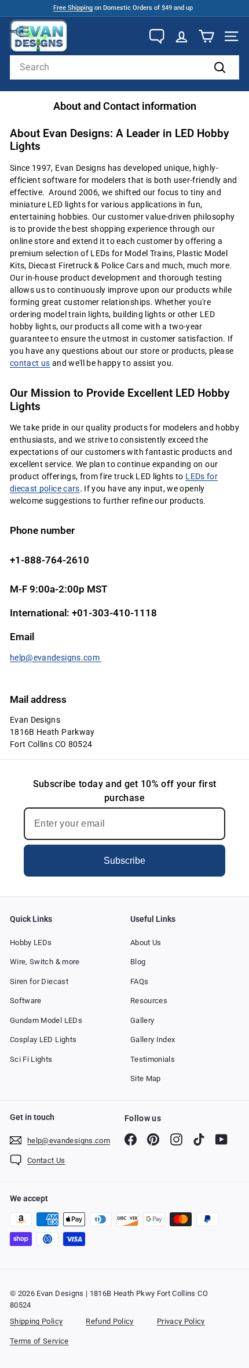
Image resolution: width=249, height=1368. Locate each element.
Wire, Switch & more (45, 961)
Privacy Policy (181, 1321)
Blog (137, 961)
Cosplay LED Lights (43, 1039)
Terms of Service (39, 1341)
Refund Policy (110, 1321)
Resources (148, 1000)
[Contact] (156, 36)
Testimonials (152, 1059)
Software (26, 1000)
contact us (30, 363)
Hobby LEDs (31, 942)
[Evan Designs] (39, 36)
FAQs (139, 981)
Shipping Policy (36, 1321)
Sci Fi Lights (31, 1059)
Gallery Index (152, 1039)
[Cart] (206, 36)
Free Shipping (73, 8)
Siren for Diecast (39, 981)
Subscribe (124, 861)
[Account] (181, 36)
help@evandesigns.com (55, 657)
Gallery (142, 1020)
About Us (146, 942)
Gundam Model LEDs (46, 1020)
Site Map (145, 1078)
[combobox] (124, 67)
